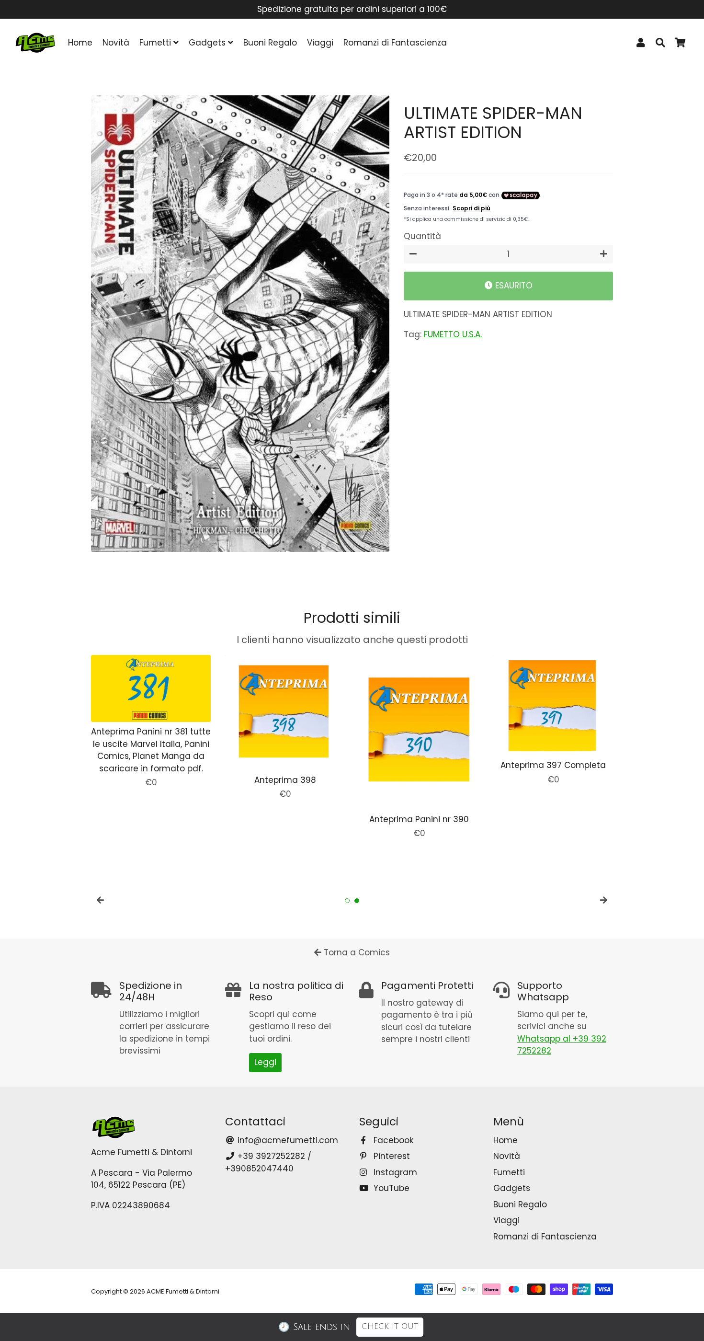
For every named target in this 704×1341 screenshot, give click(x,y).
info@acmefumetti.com (286, 1140)
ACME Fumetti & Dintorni (183, 1291)
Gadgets (208, 42)
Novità (115, 42)
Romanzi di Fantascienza (395, 42)
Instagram (394, 1172)
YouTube (390, 1188)
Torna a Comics (355, 952)
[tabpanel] (151, 722)
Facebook (392, 1140)
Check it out (390, 1326)
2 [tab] (356, 900)
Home (80, 42)
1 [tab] (347, 900)
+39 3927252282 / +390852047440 (268, 1162)
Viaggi (320, 42)
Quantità (422, 236)
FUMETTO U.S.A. (453, 335)
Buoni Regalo (270, 42)
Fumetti (156, 42)
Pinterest (390, 1156)
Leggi (265, 1062)
